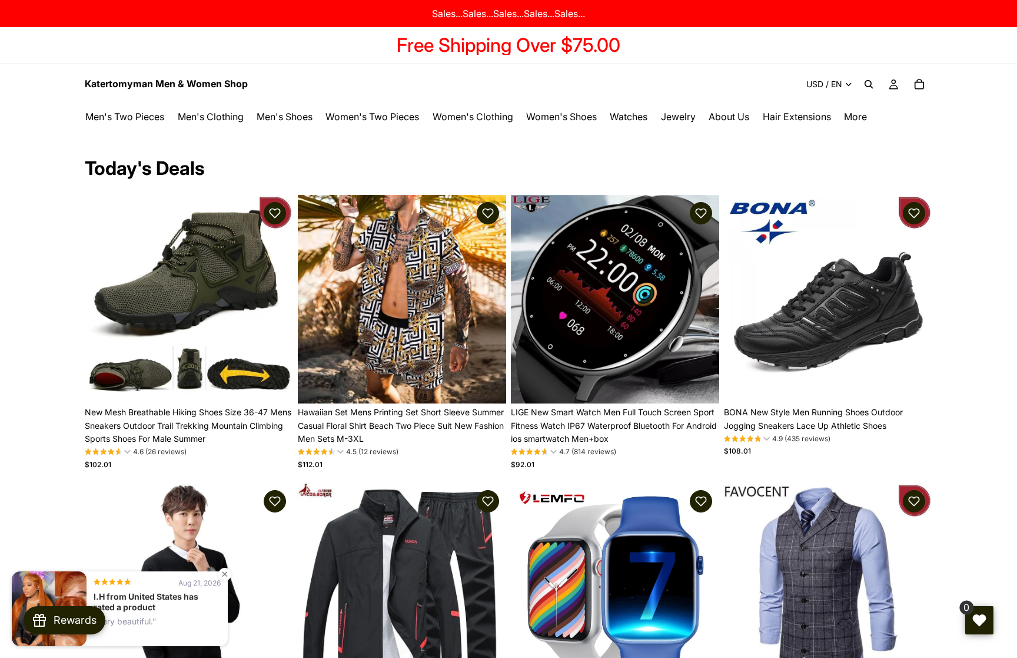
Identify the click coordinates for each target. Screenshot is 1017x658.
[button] (275, 213)
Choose (284, 385)
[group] (136, 453)
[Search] (869, 84)
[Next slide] (275, 299)
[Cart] (919, 84)
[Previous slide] (102, 299)
